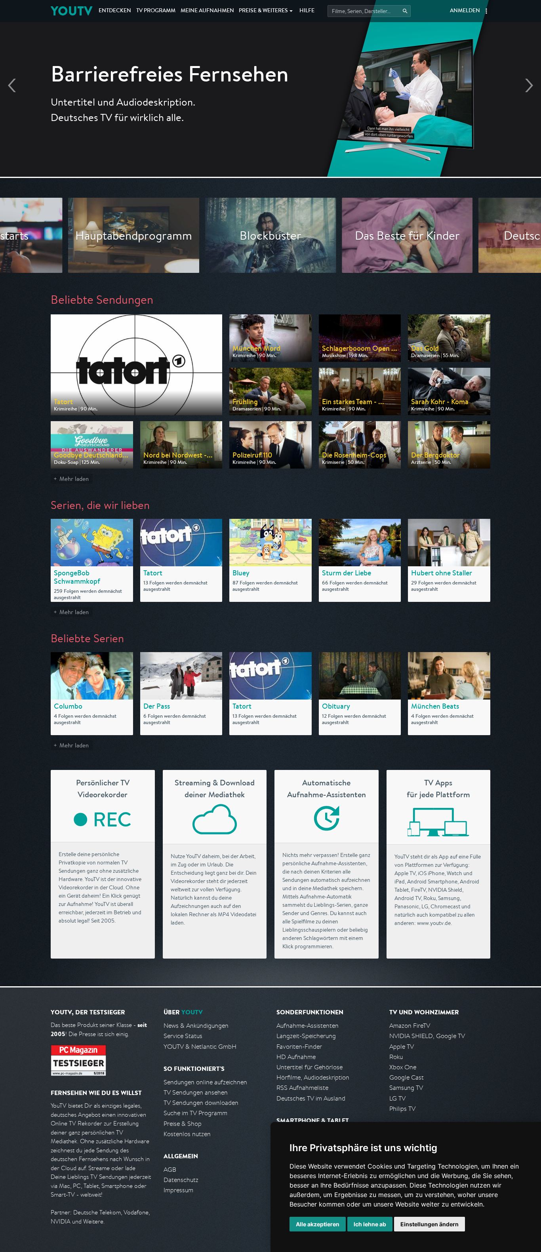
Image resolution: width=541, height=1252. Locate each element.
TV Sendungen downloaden (201, 1103)
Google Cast (406, 1077)
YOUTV (71, 11)
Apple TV (401, 1046)
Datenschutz (181, 1180)
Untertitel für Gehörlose (309, 1067)
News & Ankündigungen (196, 1025)
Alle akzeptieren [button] (317, 1224)
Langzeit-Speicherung (306, 1036)
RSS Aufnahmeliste (302, 1088)
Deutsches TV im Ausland (310, 1098)
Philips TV (402, 1108)
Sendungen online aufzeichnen (205, 1082)
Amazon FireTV (409, 1025)
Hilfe (306, 11)
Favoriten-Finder (299, 1046)
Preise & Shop (183, 1124)
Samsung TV (406, 1088)
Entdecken (115, 11)
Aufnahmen (207, 11)
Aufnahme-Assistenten (307, 1025)
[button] (486, 11)
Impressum (178, 1190)
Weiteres (263, 11)
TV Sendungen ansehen (196, 1092)
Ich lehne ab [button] (370, 1224)
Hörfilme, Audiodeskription (312, 1077)
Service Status (183, 1036)
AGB (170, 1169)
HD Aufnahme (296, 1057)
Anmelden (465, 11)
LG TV (397, 1098)
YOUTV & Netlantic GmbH (200, 1046)
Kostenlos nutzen (187, 1134)
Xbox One (402, 1067)
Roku (396, 1057)
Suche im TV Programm (195, 1113)
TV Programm (155, 11)
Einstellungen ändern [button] (429, 1224)
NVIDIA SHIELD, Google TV (427, 1036)
